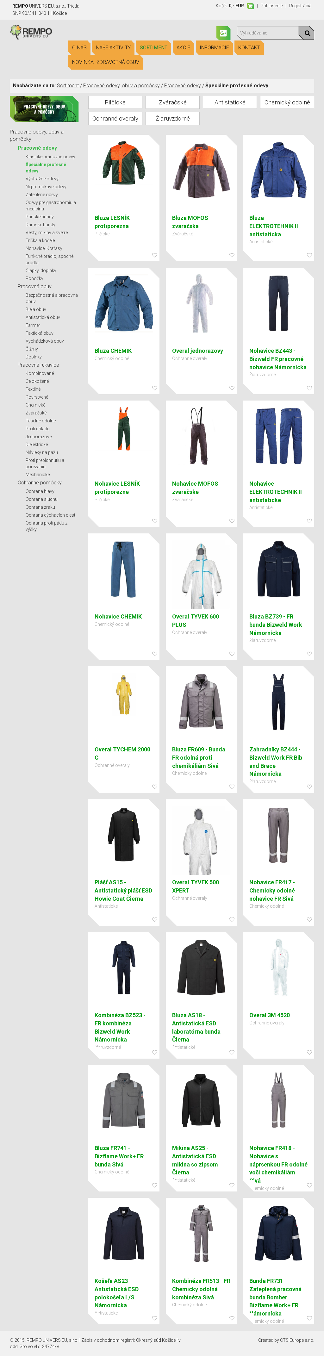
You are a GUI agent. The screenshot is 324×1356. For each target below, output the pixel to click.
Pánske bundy (40, 216)
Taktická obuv (39, 333)
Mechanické (38, 474)
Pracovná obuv (35, 286)
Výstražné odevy (42, 178)
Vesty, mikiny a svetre (47, 232)
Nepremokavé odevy (46, 186)
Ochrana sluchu (42, 499)
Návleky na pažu (42, 452)
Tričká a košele (40, 240)
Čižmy (32, 348)
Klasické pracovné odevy (50, 156)
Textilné (33, 389)
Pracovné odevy (182, 86)
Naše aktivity (113, 48)
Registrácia (300, 5)
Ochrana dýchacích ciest (50, 515)
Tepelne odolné (41, 420)
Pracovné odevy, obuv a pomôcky (121, 86)
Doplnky (34, 356)
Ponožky (34, 278)
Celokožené (37, 381)
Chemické (35, 404)
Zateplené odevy (42, 194)
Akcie (183, 48)
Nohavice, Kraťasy (44, 248)
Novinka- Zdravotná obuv (105, 62)
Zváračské (36, 412)
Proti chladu (38, 428)
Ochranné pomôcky (40, 483)
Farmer (33, 325)
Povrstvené (37, 397)
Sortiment (153, 48)
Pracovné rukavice (38, 365)
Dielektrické (37, 444)
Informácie (214, 48)
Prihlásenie (272, 5)
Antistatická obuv (43, 317)
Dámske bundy (40, 224)
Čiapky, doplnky (41, 270)
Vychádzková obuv (45, 341)
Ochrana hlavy (40, 491)
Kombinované (40, 373)
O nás (79, 48)
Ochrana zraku (40, 507)
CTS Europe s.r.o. (297, 1340)
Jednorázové (39, 436)
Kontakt (249, 48)
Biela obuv (36, 309)
